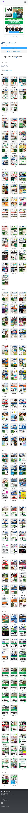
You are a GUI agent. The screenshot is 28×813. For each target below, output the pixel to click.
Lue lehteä (14, 48)
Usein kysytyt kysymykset (7, 794)
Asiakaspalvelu (4, 793)
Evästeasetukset (5, 800)
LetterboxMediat (8, 70)
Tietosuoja (3, 798)
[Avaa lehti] (5, 82)
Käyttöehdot (4, 796)
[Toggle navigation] (25, 2)
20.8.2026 (15, 57)
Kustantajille (4, 799)
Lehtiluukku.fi (7, 791)
